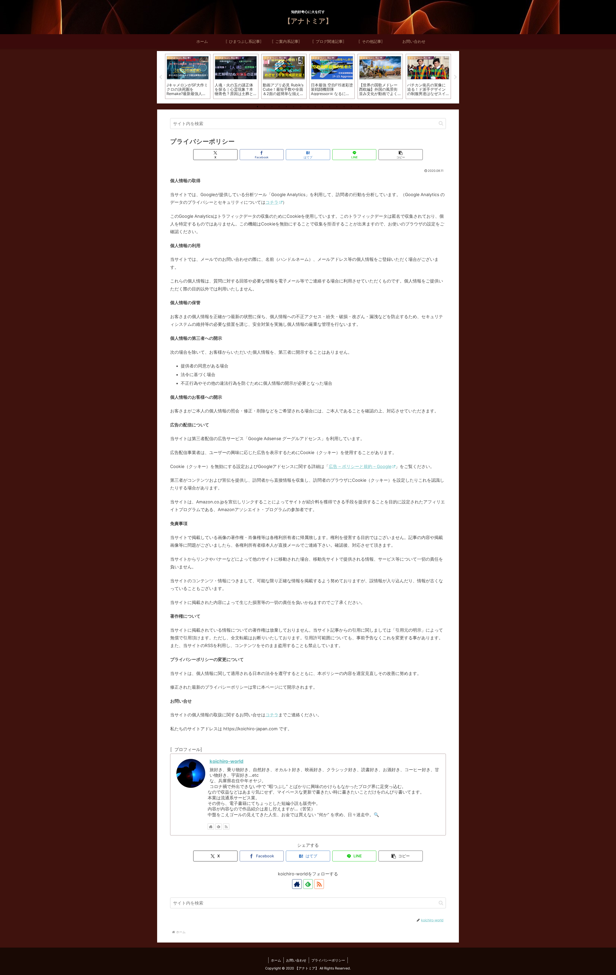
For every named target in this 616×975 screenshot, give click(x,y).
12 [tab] (336, 106)
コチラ (271, 202)
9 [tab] (315, 106)
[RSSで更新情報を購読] (226, 826)
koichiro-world (227, 761)
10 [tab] (322, 106)
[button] (441, 123)
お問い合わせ (296, 960)
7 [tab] (300, 106)
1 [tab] (257, 106)
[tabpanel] (187, 76)
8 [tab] (308, 106)
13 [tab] (344, 106)
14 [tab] (351, 106)
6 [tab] (293, 106)
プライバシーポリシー (328, 960)
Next (455, 77)
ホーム (276, 960)
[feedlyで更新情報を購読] (218, 826)
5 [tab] (286, 106)
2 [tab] (264, 106)
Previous (160, 77)
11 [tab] (329, 106)
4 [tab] (279, 106)
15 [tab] (358, 106)
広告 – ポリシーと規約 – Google (360, 466)
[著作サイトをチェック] (211, 826)
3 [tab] (272, 106)
